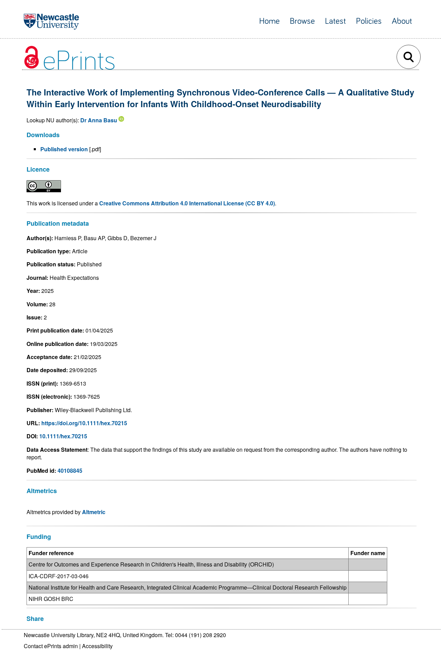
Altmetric (93, 512)
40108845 (70, 470)
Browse (302, 21)
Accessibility (97, 646)
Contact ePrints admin (51, 646)
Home (269, 21)
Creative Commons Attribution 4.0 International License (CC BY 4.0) (187, 203)
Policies (369, 21)
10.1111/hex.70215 (63, 436)
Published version (64, 149)
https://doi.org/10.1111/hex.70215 (84, 423)
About (402, 21)
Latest (335, 21)
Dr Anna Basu (98, 120)
